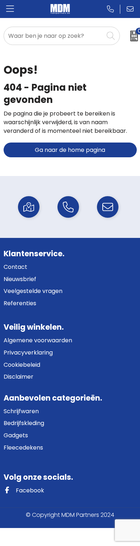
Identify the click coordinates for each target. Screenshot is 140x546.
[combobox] (54, 35)
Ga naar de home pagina (70, 150)
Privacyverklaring (28, 352)
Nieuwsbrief (20, 279)
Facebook (29, 490)
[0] (131, 36)
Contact (15, 267)
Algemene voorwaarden (38, 340)
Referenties (20, 303)
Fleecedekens (23, 447)
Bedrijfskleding (24, 423)
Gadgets (16, 435)
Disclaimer (18, 377)
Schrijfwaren (21, 411)
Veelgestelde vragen (33, 291)
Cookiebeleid (22, 365)
